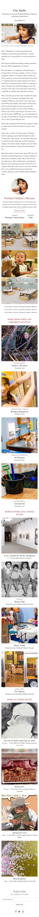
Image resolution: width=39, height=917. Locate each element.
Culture (19, 599)
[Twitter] (19, 911)
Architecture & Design (19, 409)
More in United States (19, 699)
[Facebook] (15, 911)
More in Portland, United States (19, 513)
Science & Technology (19, 455)
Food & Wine (19, 689)
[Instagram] (23, 911)
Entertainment (19, 363)
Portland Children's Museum (19, 198)
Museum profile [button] (19, 211)
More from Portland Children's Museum (19, 321)
